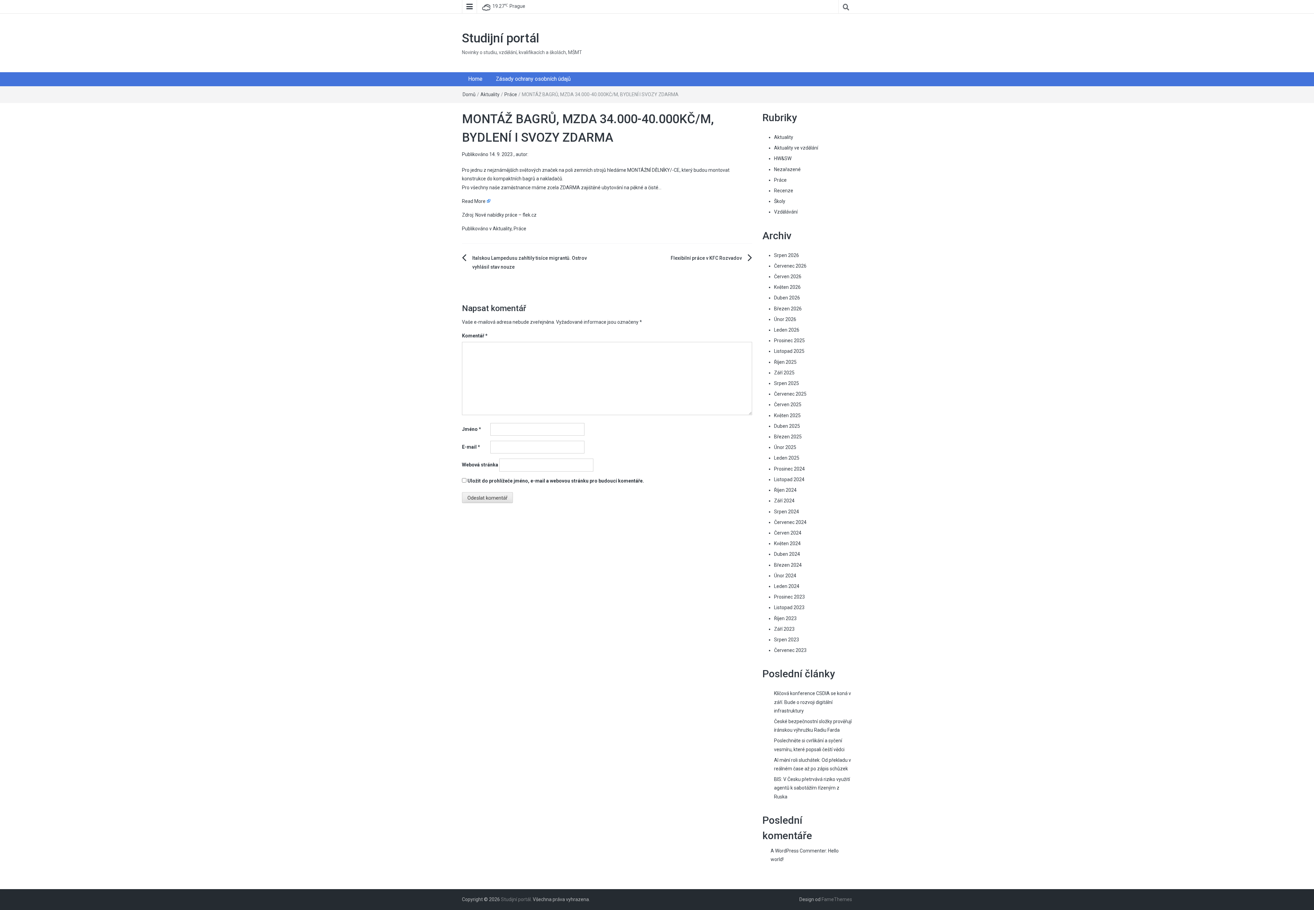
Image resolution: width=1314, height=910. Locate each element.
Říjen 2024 (785, 490)
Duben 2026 (787, 297)
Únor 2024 (785, 575)
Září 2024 (784, 500)
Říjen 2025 (785, 362)
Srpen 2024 (786, 511)
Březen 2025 (788, 436)
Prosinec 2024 (789, 469)
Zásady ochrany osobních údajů (533, 79)
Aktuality (490, 94)
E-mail (471, 447)
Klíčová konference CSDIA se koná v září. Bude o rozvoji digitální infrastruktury (812, 702)
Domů (469, 94)
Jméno (471, 429)
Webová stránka (480, 464)
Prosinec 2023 (789, 597)
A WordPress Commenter (798, 851)
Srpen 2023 (786, 639)
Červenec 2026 (790, 266)
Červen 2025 (787, 404)
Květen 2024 (787, 543)
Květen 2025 (787, 415)
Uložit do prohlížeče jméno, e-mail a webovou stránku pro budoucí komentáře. (555, 481)
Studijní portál (500, 38)
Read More (474, 201)
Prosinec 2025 (789, 340)
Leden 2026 (786, 330)
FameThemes (837, 899)
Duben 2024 (787, 554)
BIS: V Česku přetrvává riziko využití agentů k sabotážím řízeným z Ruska (812, 788)
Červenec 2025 (790, 394)
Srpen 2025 (786, 383)
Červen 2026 (787, 276)
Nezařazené (787, 169)
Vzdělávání (786, 212)
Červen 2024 (787, 533)
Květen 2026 (787, 287)
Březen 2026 (788, 308)
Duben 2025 (787, 426)
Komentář (475, 335)
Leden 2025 (786, 458)
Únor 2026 (785, 319)
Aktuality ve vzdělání (796, 148)
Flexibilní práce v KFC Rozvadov (706, 258)
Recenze (783, 190)
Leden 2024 (786, 586)
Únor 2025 (785, 447)
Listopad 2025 (789, 351)
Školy (779, 201)
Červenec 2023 (790, 650)
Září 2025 (784, 372)
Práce (510, 94)
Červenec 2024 (790, 522)
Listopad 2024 (789, 479)
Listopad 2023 (789, 607)
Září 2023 (784, 629)
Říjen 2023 (785, 618)
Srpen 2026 (786, 255)
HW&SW (782, 158)
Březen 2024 (788, 565)
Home (475, 79)
